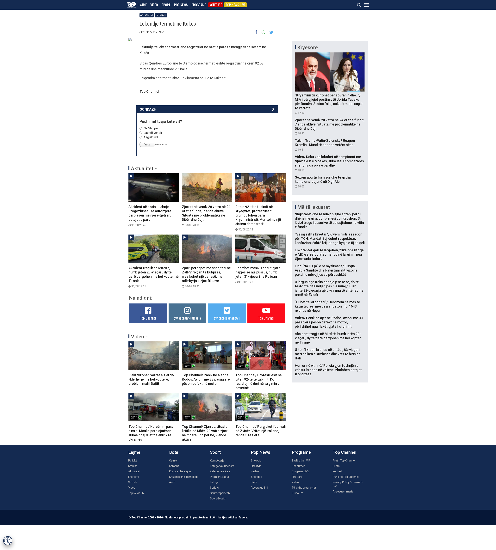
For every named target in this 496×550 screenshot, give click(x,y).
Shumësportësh (220, 493)
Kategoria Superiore (222, 466)
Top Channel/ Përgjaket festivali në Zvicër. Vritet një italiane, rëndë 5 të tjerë (260, 431)
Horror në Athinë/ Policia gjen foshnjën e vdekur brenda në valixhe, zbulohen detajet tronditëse (328, 370)
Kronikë (132, 466)
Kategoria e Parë (220, 471)
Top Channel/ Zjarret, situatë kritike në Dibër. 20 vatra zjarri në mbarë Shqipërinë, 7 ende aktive (205, 433)
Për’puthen (298, 466)
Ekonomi (133, 476)
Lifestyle (256, 466)
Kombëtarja (217, 460)
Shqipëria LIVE (300, 471)
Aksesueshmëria (343, 491)
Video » (139, 336)
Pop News (181, 4)
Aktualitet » (144, 168)
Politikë (132, 460)
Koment (174, 466)
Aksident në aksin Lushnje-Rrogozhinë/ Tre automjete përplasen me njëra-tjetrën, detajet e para (149, 216)
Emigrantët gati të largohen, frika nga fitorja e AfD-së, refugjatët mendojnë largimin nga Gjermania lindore (329, 254)
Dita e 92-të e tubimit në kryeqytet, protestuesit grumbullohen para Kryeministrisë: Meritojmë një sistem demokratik (258, 218)
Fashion (255, 471)
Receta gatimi (259, 487)
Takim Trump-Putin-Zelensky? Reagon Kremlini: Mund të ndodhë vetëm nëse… (325, 144)
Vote (147, 144)
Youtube (216, 4)
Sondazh (148, 109)
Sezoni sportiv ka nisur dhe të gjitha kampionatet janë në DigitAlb (323, 181)
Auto (172, 482)
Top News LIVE (235, 4)
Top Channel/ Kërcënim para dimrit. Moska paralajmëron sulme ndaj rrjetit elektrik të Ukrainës (150, 433)
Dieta (254, 482)
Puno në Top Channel (346, 476)
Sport (166, 4)
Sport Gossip (218, 498)
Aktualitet (146, 15)
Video (154, 4)
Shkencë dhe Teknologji (183, 476)
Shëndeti (256, 476)
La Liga (214, 482)
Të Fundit (161, 15)
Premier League (220, 476)
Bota (173, 452)
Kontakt (337, 471)
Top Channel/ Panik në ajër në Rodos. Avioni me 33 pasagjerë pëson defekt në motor (206, 379)
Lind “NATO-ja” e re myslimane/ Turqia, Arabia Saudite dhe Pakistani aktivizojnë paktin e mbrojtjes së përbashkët (326, 270)
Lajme (143, 4)
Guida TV (297, 493)
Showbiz (256, 460)
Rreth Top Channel (344, 460)
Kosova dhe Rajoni (180, 471)
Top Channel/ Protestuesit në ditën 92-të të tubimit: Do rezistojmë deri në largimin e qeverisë (258, 381)
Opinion (173, 460)
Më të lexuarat (313, 207)
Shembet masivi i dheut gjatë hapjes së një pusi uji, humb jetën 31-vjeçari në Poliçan (257, 275)
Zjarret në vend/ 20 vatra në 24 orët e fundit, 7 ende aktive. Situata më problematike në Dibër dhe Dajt (206, 216)
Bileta (336, 466)
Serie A (214, 487)
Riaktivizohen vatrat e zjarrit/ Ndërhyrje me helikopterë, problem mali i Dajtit (151, 379)
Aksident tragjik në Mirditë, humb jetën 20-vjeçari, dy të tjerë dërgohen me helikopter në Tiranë (153, 277)
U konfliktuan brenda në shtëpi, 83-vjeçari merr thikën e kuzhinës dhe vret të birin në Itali (327, 354)
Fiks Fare (297, 476)
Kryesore (307, 47)
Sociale (132, 482)
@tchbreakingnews (227, 318)
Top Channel (148, 318)
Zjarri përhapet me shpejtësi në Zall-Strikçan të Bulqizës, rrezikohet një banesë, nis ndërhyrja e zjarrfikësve (206, 277)
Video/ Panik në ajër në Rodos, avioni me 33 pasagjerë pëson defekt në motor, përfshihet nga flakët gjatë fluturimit (329, 322)
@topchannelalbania (187, 318)
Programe (198, 4)
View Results (161, 144)
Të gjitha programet (304, 487)
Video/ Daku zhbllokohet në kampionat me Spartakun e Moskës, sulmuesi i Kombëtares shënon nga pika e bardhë (329, 163)
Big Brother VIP (301, 460)
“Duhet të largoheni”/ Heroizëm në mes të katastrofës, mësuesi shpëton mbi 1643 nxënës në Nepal (327, 306)
